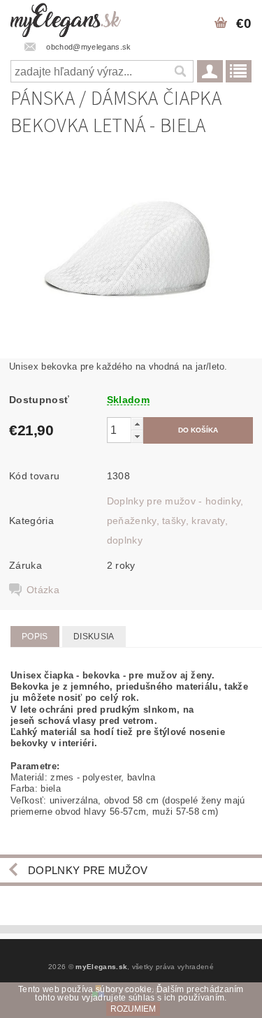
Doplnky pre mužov (87, 870)
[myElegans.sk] (65, 18)
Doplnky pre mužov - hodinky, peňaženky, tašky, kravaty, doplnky (175, 520)
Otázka (43, 589)
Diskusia (94, 636)
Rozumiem (133, 1009)
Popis (35, 636)
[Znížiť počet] (137, 436)
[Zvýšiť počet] (137, 423)
